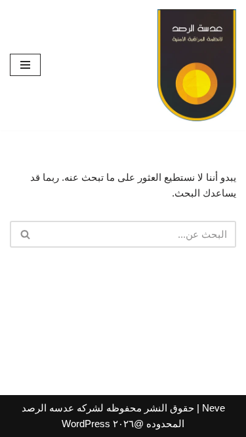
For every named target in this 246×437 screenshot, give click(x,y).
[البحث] (24, 234)
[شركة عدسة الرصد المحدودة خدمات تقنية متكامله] (196, 65)
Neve (213, 407)
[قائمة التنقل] (25, 65)
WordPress (86, 423)
